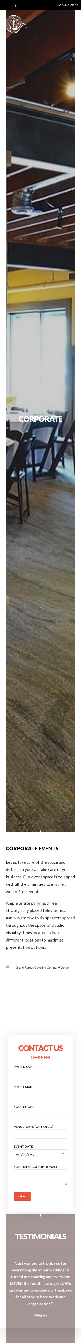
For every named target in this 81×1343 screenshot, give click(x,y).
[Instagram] (9, 5)
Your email (23, 1087)
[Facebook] (3, 5)
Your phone (24, 1106)
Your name (23, 1067)
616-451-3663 (40, 1057)
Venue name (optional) (33, 1126)
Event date (23, 1146)
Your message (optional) (35, 1166)
